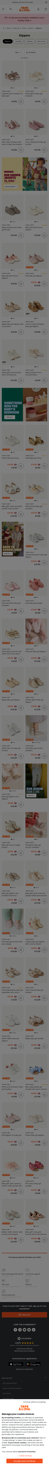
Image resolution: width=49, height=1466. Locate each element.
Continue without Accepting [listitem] (34, 1402)
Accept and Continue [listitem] (24, 1461)
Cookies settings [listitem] (25, 1456)
